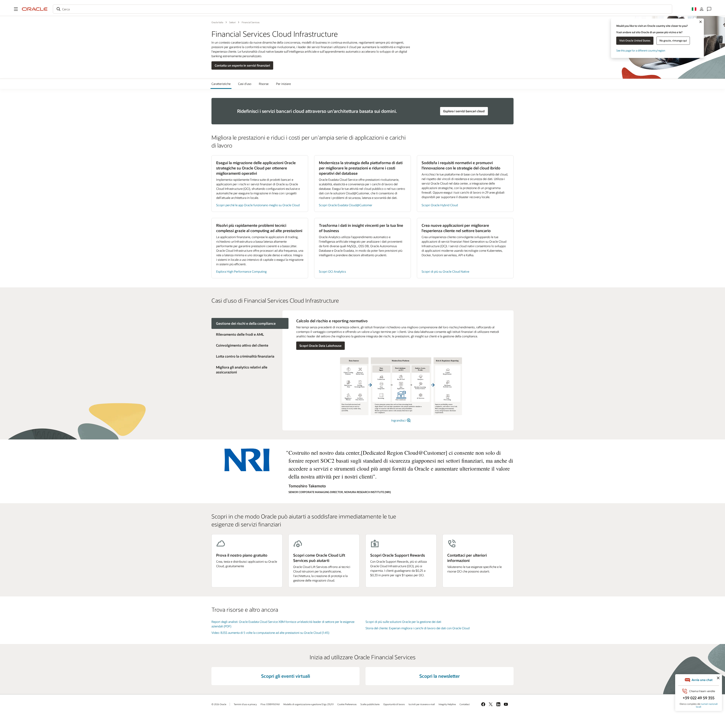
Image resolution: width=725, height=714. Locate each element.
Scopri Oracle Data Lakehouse (320, 346)
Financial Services (251, 22)
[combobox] (362, 9)
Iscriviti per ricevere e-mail (422, 704)
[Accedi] (701, 9)
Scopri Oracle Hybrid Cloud (440, 205)
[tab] (246, 334)
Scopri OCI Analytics (332, 271)
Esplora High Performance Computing (241, 271)
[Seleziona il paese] (694, 9)
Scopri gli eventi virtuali (285, 676)
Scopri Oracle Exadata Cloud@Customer (345, 205)
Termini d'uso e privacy (245, 704)
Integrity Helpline (447, 704)
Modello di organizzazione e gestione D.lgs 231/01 (308, 704)
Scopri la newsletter (439, 676)
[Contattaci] (709, 9)
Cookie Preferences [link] (347, 704)
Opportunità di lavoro (394, 704)
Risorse (263, 84)
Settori (232, 22)
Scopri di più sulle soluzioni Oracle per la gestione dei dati (403, 622)
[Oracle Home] (34, 9)
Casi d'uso (244, 84)
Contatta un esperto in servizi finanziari (242, 65)
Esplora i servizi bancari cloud (464, 111)
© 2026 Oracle (218, 704)
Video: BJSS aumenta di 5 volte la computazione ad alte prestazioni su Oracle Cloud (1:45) (270, 633)
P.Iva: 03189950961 (270, 704)
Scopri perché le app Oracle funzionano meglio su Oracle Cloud (258, 205)
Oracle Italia (217, 22)
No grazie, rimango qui (673, 40)
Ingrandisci (398, 420)
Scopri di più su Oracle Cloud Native (445, 271)
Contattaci (465, 704)
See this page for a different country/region (640, 50)
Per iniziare (283, 84)
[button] (16, 9)
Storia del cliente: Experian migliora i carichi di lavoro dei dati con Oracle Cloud (418, 628)
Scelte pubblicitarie (369, 704)
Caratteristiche (221, 84)
